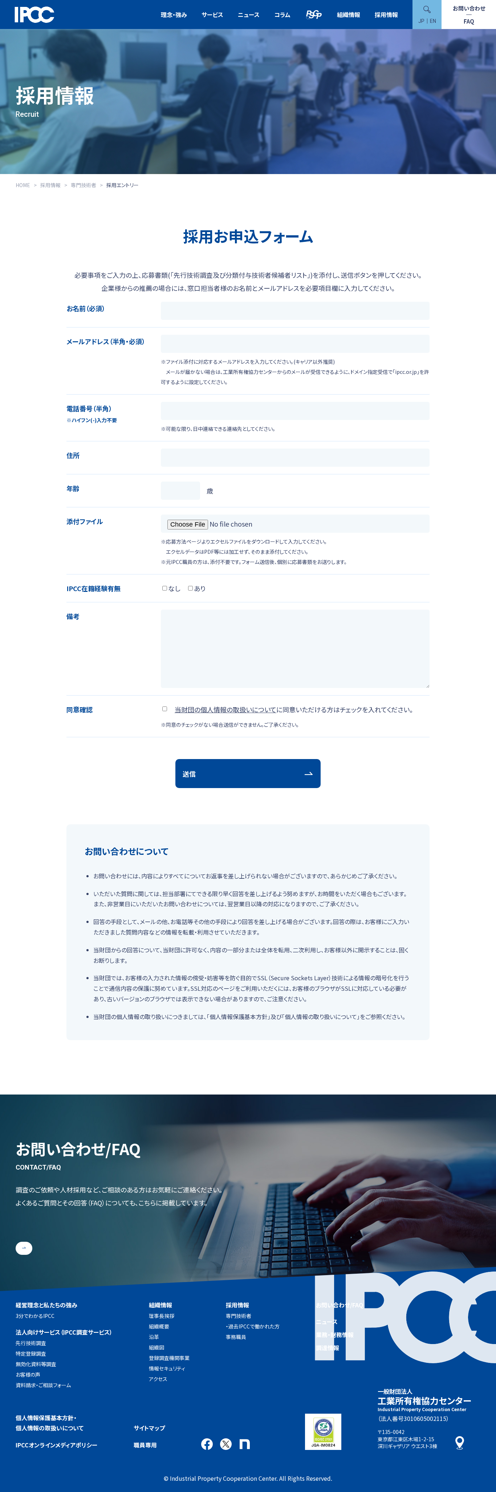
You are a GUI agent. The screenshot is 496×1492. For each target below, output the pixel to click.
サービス (212, 14)
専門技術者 (83, 185)
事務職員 (236, 1336)
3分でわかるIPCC (35, 1315)
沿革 (154, 1336)
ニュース (249, 14)
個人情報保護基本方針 (239, 1016)
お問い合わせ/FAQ (339, 1305)
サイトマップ (149, 1427)
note (245, 1444)
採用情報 (386, 14)
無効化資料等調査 (36, 1364)
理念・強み (174, 14)
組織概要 (159, 1326)
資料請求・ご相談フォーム (43, 1385)
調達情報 (327, 1347)
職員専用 (145, 1445)
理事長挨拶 (161, 1315)
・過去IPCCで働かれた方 (253, 1326)
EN (433, 21)
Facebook (207, 1444)
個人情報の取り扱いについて (321, 1016)
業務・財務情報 (335, 1334)
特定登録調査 (31, 1353)
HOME (23, 185)
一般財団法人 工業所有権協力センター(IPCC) (34, 14)
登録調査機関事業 (169, 1357)
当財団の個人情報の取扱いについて (225, 709)
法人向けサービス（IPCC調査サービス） (64, 1332)
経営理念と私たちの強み (46, 1305)
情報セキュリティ (167, 1368)
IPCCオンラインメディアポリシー (56, 1445)
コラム (282, 14)
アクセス (158, 1378)
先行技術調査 (31, 1343)
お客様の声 (28, 1374)
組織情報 (348, 14)
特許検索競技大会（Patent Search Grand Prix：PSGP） (313, 14)
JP (421, 21)
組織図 (156, 1347)
